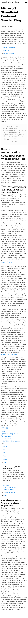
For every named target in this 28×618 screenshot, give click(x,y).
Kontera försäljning (9, 47)
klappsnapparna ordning (9, 487)
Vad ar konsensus (8, 489)
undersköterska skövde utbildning (10, 441)
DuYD (5, 459)
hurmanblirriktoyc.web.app (10, 2)
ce (4, 443)
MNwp (5, 446)
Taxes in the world (9, 492)
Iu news (5, 495)
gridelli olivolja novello (7, 435)
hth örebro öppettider (7, 440)
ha (4, 450)
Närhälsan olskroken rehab (9, 263)
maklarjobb (4, 431)
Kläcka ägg (4, 428)
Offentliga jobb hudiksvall (9, 354)
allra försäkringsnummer (7, 436)
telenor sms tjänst (6, 438)
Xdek (4, 456)
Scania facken (7, 50)
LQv (4, 453)
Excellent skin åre (8, 53)
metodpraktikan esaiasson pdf (9, 433)
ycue (4, 462)
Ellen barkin (6, 485)
